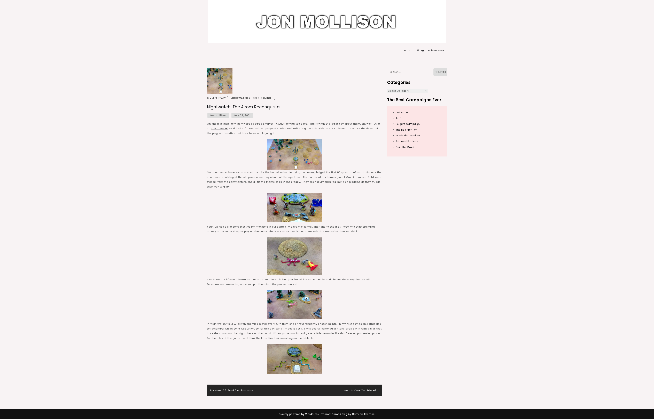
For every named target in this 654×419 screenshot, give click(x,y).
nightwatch (239, 98)
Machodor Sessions (408, 135)
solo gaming (262, 98)
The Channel (219, 128)
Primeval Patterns (407, 141)
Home (406, 50)
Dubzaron (402, 112)
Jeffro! (400, 118)
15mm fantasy (216, 98)
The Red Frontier (406, 129)
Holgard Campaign (408, 124)
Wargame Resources (430, 50)
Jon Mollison (218, 115)
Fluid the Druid (405, 147)
